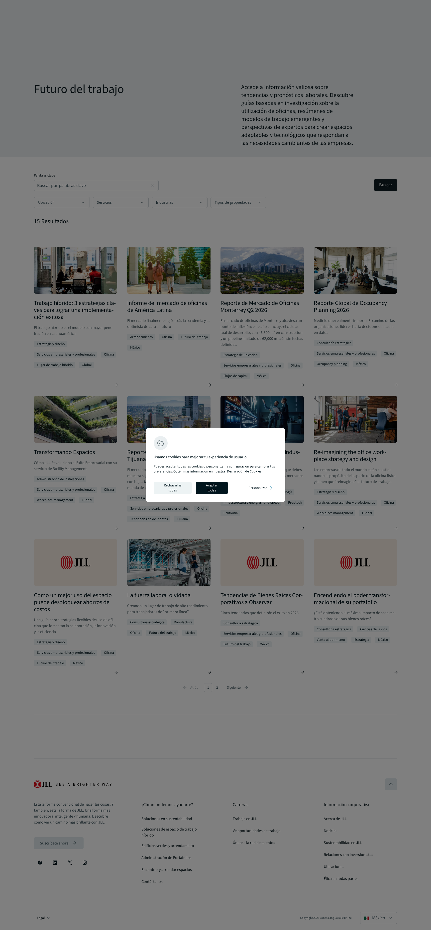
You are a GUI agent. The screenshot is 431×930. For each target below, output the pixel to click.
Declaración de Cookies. (244, 471)
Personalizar (260, 488)
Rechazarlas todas (173, 488)
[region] (215, 465)
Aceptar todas (211, 488)
